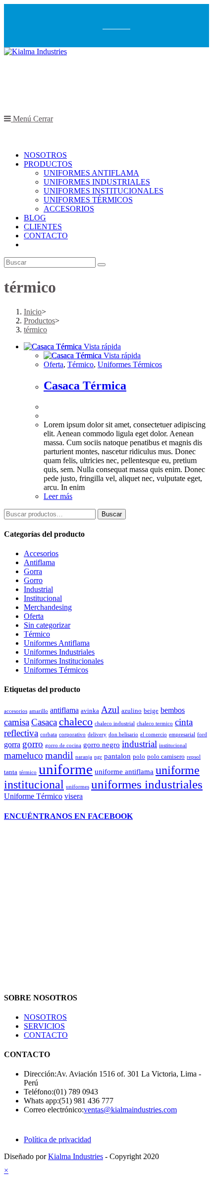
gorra (12, 744)
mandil (59, 755)
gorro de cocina (63, 745)
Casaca (44, 722)
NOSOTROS (45, 155)
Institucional (43, 598)
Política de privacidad (57, 1139)
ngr (98, 757)
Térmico (37, 634)
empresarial (182, 734)
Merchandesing (48, 607)
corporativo (72, 734)
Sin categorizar (47, 625)
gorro (32, 744)
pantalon (117, 756)
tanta (10, 772)
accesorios (15, 711)
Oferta (34, 616)
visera (73, 796)
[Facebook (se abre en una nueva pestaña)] (112, 25)
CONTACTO (46, 235)
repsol (194, 757)
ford (202, 734)
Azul (110, 710)
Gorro (33, 580)
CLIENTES (43, 226)
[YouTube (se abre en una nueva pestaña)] (126, 25)
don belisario (123, 734)
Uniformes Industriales (59, 652)
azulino (131, 710)
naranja (83, 757)
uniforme (66, 769)
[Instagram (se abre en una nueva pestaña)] (119, 25)
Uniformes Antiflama (57, 643)
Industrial (38, 589)
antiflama (64, 710)
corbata (48, 734)
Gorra (33, 571)
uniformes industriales (147, 784)
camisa (16, 722)
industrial (139, 744)
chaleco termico (155, 723)
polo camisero (166, 756)
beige (151, 710)
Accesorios (41, 553)
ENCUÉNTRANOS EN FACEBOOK (68, 816)
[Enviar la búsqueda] (102, 264)
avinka (90, 710)
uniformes (77, 786)
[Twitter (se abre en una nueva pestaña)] (106, 25)
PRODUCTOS (48, 164)
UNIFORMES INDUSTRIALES (97, 182)
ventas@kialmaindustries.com (130, 1109)
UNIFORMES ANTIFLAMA (91, 173)
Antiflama (39, 562)
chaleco (76, 721)
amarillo (38, 711)
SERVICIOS (44, 1026)
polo (139, 756)
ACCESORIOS (69, 208)
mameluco (23, 755)
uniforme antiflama (124, 772)
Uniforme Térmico (33, 796)
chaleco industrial (115, 723)
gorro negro (101, 745)
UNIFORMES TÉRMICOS (88, 200)
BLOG (35, 217)
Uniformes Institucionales (64, 661)
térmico (28, 772)
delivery (97, 734)
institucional (173, 745)
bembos (172, 710)
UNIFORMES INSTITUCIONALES (103, 191)
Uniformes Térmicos (56, 670)
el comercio (153, 734)
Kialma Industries (75, 1156)
